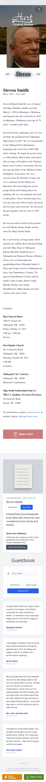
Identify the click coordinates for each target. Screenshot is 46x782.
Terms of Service (30, 771)
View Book (12, 507)
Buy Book (27, 507)
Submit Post (23, 591)
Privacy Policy (16, 771)
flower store (32, 416)
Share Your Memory (16, 547)
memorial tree (33, 412)
